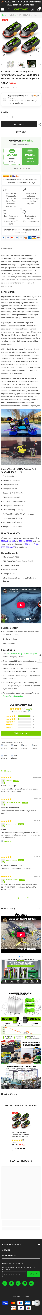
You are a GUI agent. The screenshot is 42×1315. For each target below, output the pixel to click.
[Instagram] (11, 1283)
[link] (21, 1223)
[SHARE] (39, 124)
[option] (21, 38)
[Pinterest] (18, 1283)
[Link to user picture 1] (6, 845)
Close (40, 2)
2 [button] (18, 898)
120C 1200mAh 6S (31, 544)
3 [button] (22, 898)
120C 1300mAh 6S (8, 547)
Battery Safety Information (13, 696)
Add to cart (19, 124)
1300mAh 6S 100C (8, 541)
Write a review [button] (21, 733)
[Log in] (33, 9)
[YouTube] (31, 1283)
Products (11, 15)
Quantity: (5, 112)
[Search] (9, 9)
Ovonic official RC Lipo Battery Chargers (22, 654)
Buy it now (21, 132)
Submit (33, 1274)
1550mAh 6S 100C (25, 541)
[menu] (2, 9)
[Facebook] (4, 1283)
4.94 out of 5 (27, 709)
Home (4, 15)
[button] (34, 55)
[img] (6, 777)
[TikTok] (24, 1283)
